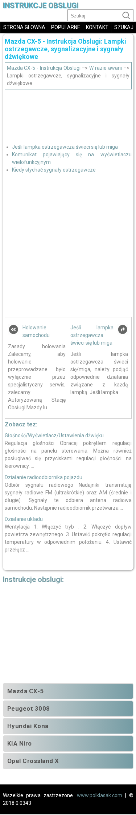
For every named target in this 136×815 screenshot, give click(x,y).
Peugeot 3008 (28, 708)
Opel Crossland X (33, 760)
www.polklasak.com (99, 795)
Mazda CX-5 (25, 691)
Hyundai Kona (28, 726)
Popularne (65, 27)
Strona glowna (24, 27)
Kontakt (97, 27)
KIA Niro (19, 743)
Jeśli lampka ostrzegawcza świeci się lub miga (65, 147)
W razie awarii (105, 68)
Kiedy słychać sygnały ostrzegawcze (54, 170)
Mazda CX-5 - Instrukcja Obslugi (44, 68)
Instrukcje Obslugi (40, 5)
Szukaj (123, 27)
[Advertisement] (68, 114)
